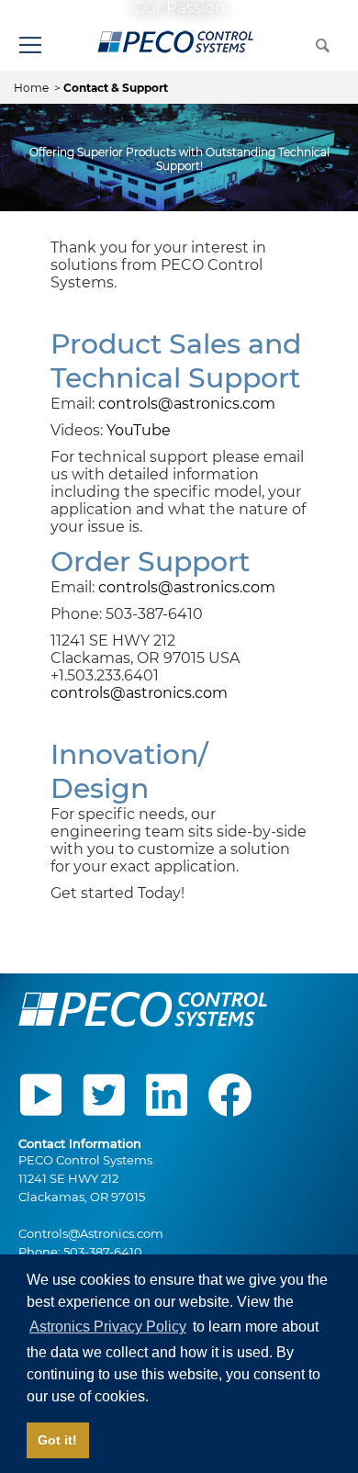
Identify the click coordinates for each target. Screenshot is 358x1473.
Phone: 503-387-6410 (80, 1251)
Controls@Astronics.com (90, 1233)
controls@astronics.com (186, 403)
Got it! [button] (57, 1440)
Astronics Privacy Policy (107, 1326)
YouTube (138, 430)
